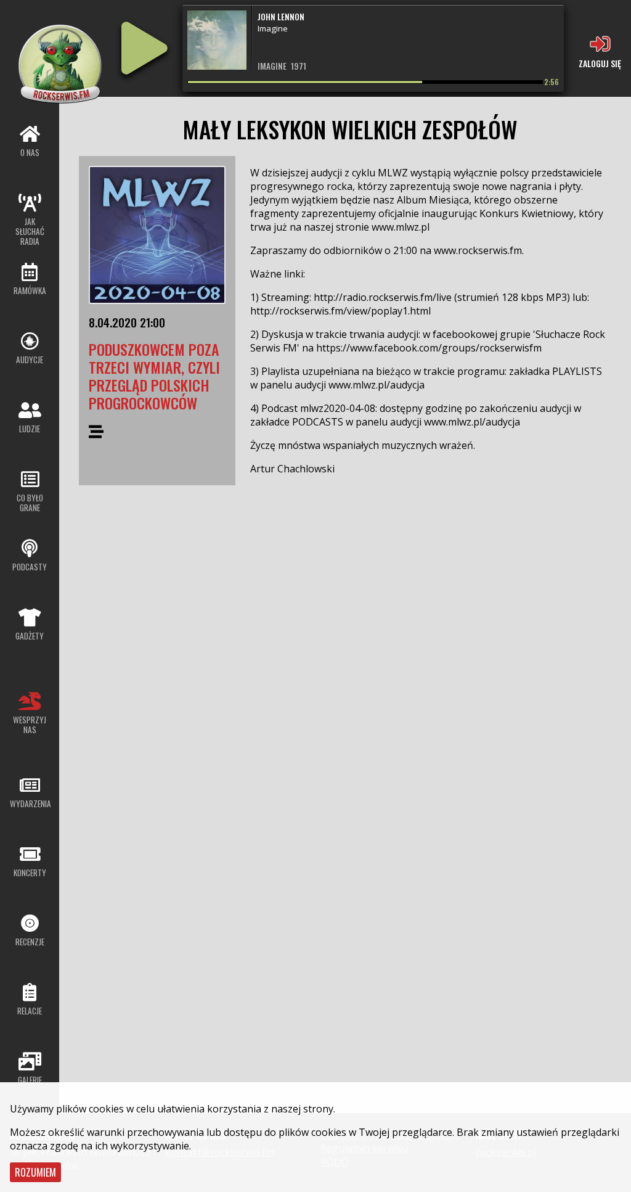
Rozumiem (35, 1172)
